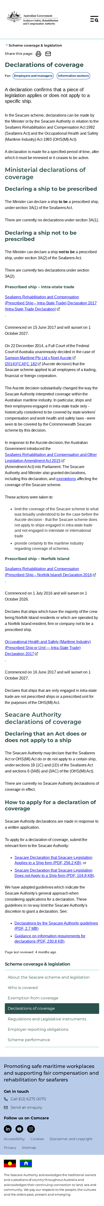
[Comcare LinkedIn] (8, 1129)
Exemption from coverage (33, 998)
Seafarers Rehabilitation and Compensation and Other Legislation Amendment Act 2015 (51, 458)
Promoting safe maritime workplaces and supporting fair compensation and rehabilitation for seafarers (51, 1073)
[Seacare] (33, 19)
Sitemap (29, 1147)
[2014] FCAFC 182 (21, 364)
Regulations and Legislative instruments (47, 1019)
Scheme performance (29, 1040)
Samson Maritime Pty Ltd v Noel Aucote (38, 358)
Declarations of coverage (31, 1008)
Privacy (10, 1147)
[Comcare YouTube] (19, 1129)
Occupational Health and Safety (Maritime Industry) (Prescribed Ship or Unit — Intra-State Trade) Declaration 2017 (48, 648)
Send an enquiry (26, 1107)
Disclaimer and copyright (71, 1139)
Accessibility (14, 1139)
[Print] (38, 54)
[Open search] (94, 19)
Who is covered (23, 987)
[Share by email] (48, 54)
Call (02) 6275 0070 (28, 1099)
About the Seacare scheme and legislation (49, 977)
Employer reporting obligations (38, 1029)
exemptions (66, 479)
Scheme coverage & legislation (35, 45)
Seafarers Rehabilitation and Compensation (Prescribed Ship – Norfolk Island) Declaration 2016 (48, 572)
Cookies (37, 1139)
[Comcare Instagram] (31, 1129)
